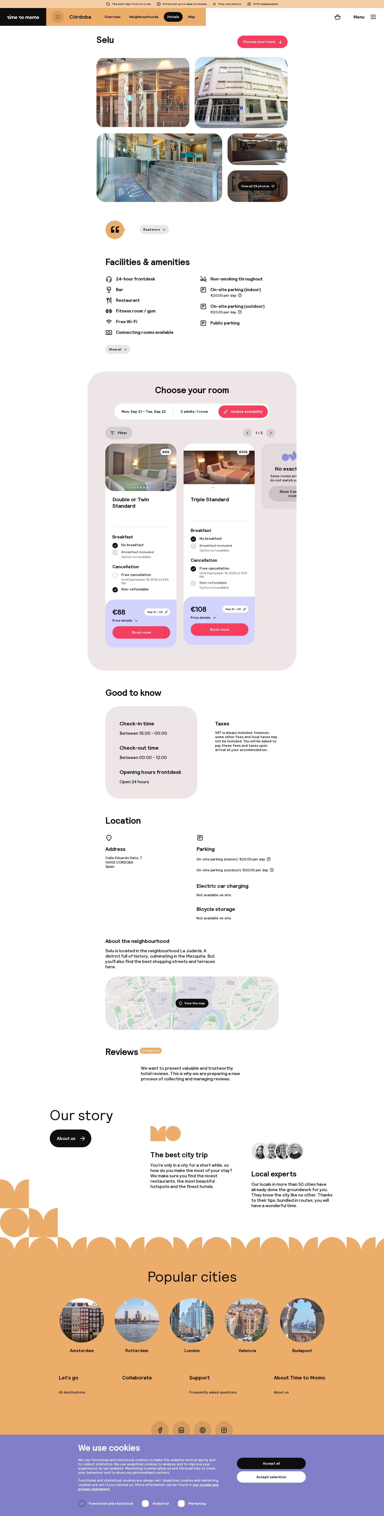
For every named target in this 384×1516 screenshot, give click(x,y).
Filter (122, 433)
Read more (151, 230)
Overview (112, 16)
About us (66, 1138)
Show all (115, 349)
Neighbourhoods (143, 16)
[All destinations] (58, 17)
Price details (122, 620)
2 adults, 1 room (194, 411)
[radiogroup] (140, 551)
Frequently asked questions (213, 1392)
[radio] (115, 545)
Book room (141, 632)
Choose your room (259, 41)
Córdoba (80, 16)
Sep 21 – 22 (155, 612)
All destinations (72, 1392)
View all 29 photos (255, 186)
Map (191, 16)
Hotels (173, 16)
